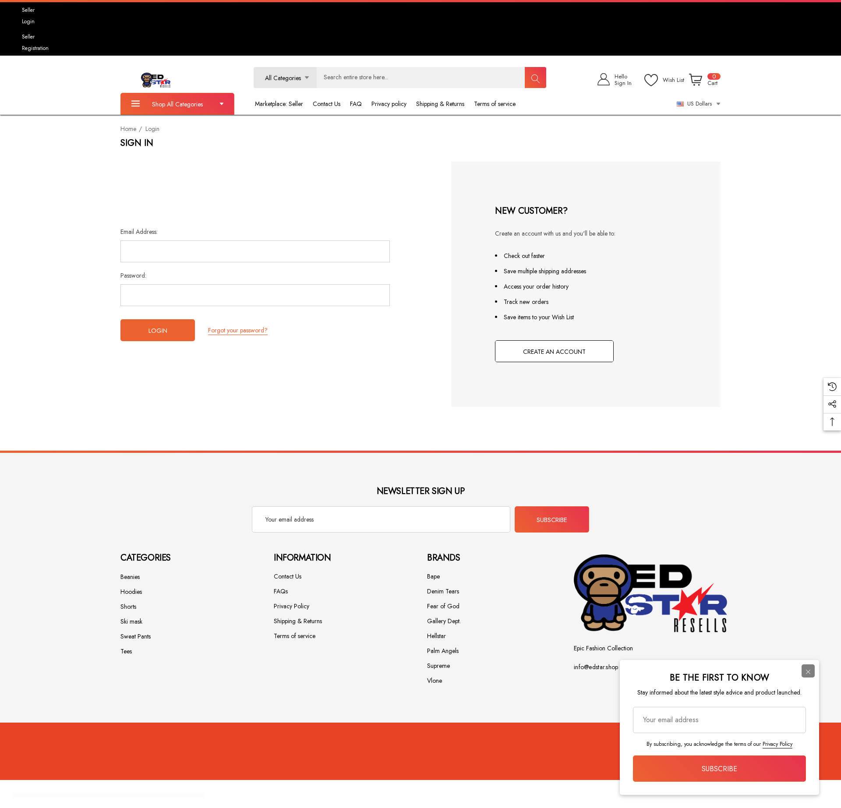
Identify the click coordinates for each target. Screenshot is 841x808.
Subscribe (552, 520)
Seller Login (28, 15)
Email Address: (139, 231)
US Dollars (698, 103)
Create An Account (554, 351)
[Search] (535, 77)
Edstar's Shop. (315, 795)
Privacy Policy (777, 744)
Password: (133, 275)
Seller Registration (35, 42)
